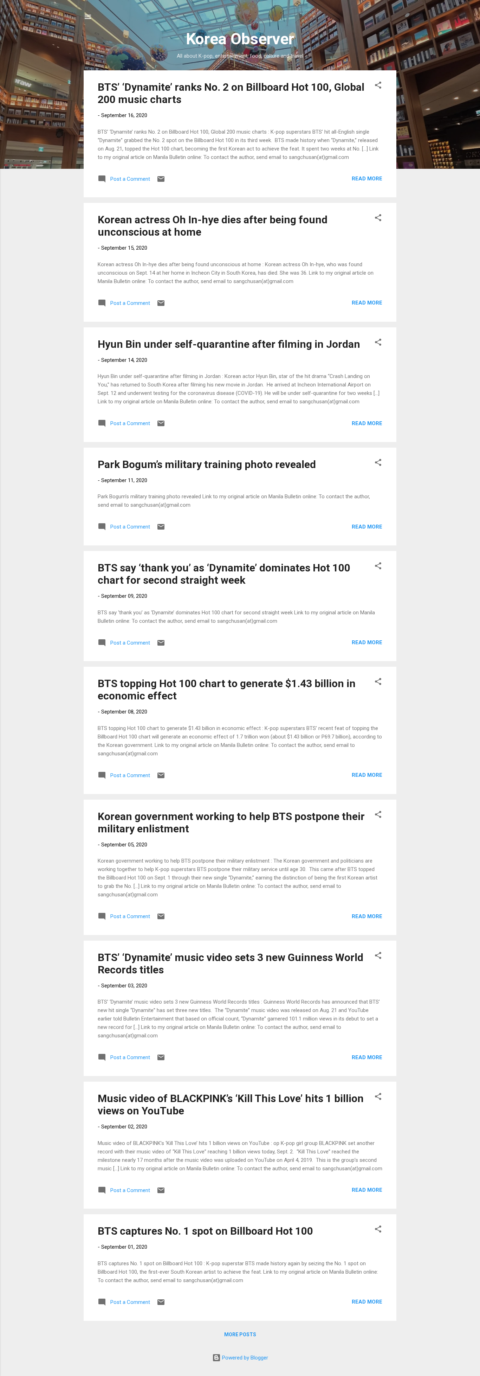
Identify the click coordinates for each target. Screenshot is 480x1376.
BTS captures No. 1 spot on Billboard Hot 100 (205, 1231)
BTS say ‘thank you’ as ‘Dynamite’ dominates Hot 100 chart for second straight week (224, 574)
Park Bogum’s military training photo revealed (207, 464)
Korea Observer (240, 39)
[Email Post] (161, 181)
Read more (367, 178)
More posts (240, 1334)
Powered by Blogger (244, 1358)
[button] (378, 86)
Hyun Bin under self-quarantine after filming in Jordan (229, 344)
